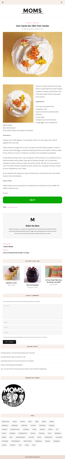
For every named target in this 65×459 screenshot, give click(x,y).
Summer (12, 445)
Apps (30, 421)
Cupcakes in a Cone (11, 283)
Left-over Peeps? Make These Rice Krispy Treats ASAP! (53, 281)
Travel (26, 445)
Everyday (29, 22)
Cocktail (4, 429)
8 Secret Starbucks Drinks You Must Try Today (16, 253)
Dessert (42, 429)
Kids (11, 437)
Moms (39, 437)
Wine (33, 445)
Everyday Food (23, 433)
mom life (31, 437)
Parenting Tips (16, 441)
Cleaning (51, 425)
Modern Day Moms (29, 29)
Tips (20, 445)
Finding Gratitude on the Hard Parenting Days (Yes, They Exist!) (18, 353)
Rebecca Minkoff (8, 246)
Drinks (4, 433)
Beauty (52, 421)
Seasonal (36, 22)
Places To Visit (27, 441)
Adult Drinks (5, 421)
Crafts (34, 429)
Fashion (33, 433)
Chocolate (42, 425)
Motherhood (48, 437)
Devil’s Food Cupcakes (32, 285)
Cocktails (26, 429)
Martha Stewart (20, 437)
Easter (15, 207)
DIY (57, 429)
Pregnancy (38, 441)
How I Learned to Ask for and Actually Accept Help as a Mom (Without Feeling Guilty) (24, 369)
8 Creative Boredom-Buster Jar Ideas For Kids (13, 357)
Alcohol (22, 421)
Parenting (5, 441)
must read (59, 437)
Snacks (4, 445)
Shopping (56, 441)
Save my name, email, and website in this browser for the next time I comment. (25, 337)
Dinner (50, 429)
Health (4, 437)
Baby (36, 421)
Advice (15, 421)
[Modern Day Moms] (32, 11)
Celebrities (15, 425)
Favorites (41, 433)
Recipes (47, 441)
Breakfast (5, 425)
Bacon (44, 421)
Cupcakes (10, 207)
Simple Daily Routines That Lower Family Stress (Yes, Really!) (17, 361)
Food (49, 433)
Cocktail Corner (15, 429)
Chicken (33, 425)
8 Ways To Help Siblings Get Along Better (12, 365)
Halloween (58, 433)
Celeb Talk (24, 425)
